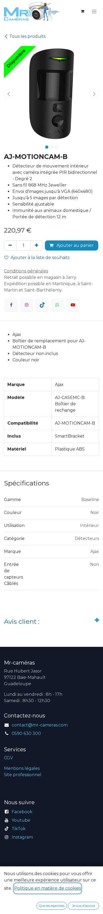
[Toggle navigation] (94, 11)
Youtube (21, 820)
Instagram (22, 837)
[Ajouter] (36, 245)
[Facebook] (11, 304)
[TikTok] (42, 304)
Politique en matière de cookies (47, 888)
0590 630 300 (26, 733)
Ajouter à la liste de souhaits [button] (40, 257)
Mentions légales (22, 768)
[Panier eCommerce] (82, 11)
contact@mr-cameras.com (40, 724)
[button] (8, 93)
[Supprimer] (10, 245)
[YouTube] (73, 304)
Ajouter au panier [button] (74, 245)
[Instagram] (26, 304)
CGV (8, 757)
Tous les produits (27, 36)
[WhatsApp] (57, 304)
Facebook (22, 811)
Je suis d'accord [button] (83, 906)
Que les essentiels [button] (51, 906)
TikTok (19, 828)
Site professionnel (22, 774)
